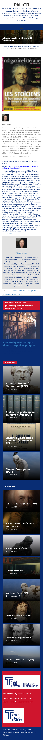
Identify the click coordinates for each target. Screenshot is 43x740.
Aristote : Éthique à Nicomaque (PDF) (17, 385)
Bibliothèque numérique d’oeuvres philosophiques (19, 344)
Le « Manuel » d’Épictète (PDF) (19, 637)
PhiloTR (21, 4)
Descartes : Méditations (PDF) (19, 615)
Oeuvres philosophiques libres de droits (21, 338)
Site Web (9, 234)
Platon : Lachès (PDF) (15, 571)
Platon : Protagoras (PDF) (18, 470)
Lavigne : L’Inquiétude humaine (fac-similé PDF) (19, 440)
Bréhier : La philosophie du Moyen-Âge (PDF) (20, 413)
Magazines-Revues (9, 156)
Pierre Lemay (6, 125)
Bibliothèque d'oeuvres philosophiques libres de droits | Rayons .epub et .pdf (19, 306)
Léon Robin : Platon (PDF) (17, 593)
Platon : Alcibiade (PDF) (16, 548)
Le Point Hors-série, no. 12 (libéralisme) (26, 291)
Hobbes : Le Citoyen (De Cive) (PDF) (21, 504)
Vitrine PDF (10, 362)
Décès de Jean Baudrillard (12, 294)
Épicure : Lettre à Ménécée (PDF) (20, 660)
